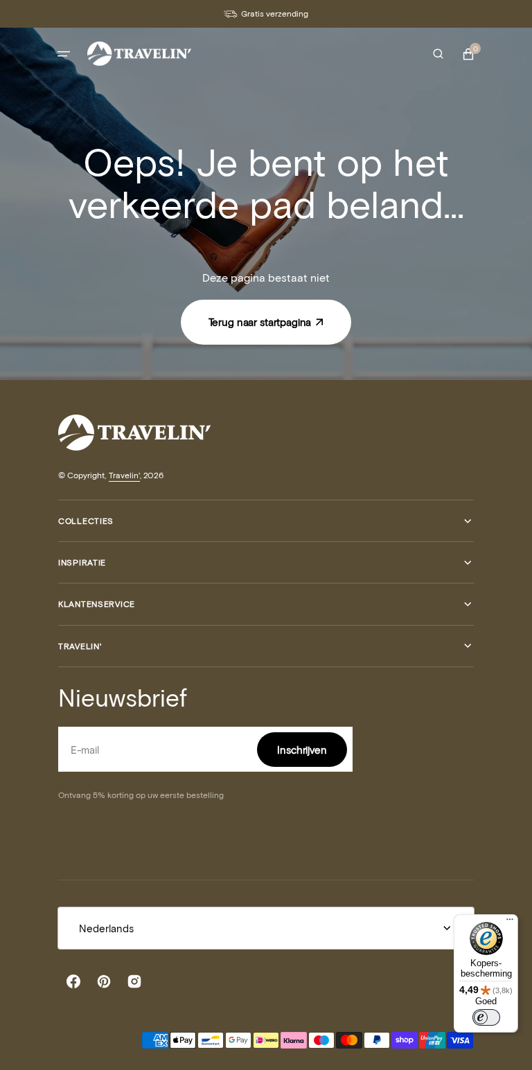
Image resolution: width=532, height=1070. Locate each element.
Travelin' (124, 475)
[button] (63, 54)
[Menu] (510, 922)
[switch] (486, 1017)
